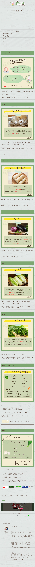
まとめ (5, 44)
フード (3, 500)
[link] (12, 559)
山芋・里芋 (6, 36)
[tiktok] (19, 559)
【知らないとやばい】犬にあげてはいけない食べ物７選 (20, 421)
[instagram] (17, 559)
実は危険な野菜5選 (8, 33)
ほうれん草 (6, 41)
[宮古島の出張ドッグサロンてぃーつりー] (17, 3)
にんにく (6, 35)
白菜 (5, 39)
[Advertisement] (17, 20)
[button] (6, 515)
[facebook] (15, 559)
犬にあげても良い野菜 (8, 43)
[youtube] (22, 559)
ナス (5, 38)
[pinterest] (20, 559)
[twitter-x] (16, 559)
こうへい (6, 531)
